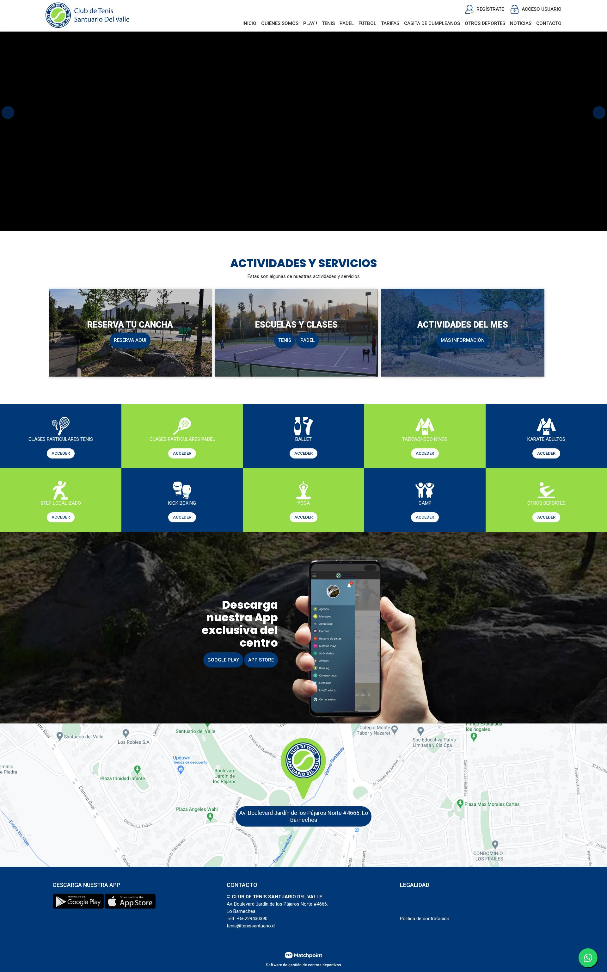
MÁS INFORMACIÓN (463, 340)
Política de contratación (424, 918)
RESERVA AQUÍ (130, 340)
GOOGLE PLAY (223, 660)
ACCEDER (61, 453)
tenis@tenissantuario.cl (251, 926)
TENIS (284, 340)
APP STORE (261, 660)
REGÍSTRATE (490, 9)
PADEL (307, 340)
